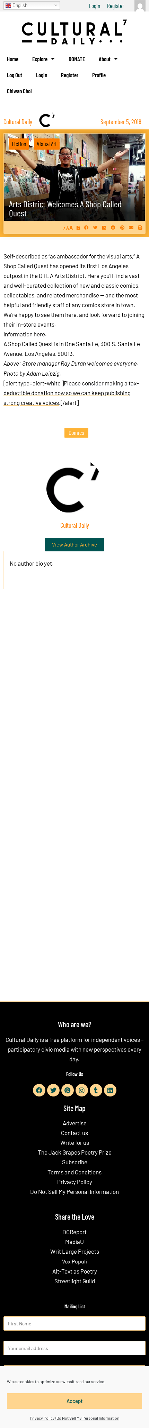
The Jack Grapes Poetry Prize (75, 1152)
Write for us (74, 1142)
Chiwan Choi (19, 90)
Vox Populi (74, 1261)
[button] (86, 227)
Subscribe (74, 1161)
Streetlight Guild (74, 1280)
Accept (75, 1401)
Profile (99, 74)
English (19, 5)
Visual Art (47, 143)
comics (76, 432)
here (39, 333)
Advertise (75, 1122)
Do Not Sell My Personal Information (74, 1191)
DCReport (74, 1231)
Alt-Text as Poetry (74, 1271)
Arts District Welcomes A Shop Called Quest (65, 208)
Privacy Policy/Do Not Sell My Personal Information (74, 1417)
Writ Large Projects (74, 1251)
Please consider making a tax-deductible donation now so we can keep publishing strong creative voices (71, 393)
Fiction (19, 143)
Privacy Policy (74, 1181)
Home (12, 58)
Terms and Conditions (74, 1171)
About (105, 58)
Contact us (74, 1132)
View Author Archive (74, 544)
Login (94, 5)
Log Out (14, 74)
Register (115, 5)
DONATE (77, 58)
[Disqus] (74, 700)
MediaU (74, 1241)
